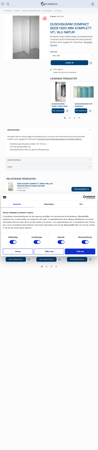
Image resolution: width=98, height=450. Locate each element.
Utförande (53, 52)
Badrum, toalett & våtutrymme (31, 10)
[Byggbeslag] (49, 4)
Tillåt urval (49, 251)
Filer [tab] (9, 167)
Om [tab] (80, 204)
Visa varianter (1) (16, 259)
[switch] (37, 242)
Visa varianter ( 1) (81, 189)
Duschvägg (57, 10)
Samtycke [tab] (17, 204)
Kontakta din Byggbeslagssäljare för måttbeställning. (60, 139)
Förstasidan (7, 10)
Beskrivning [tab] (13, 130)
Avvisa (18, 251)
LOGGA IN (69, 62)
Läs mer (53, 45)
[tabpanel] (60, 98)
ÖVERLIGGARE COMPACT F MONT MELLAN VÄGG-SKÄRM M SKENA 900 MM (35, 184)
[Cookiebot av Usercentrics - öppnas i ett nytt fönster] (84, 197)
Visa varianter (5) (77, 259)
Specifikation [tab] (14, 160)
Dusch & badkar (47, 10)
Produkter (17, 10)
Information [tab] (49, 204)
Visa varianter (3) (46, 259)
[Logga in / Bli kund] (92, 4)
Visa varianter (58, 110)
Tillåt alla (80, 251)
